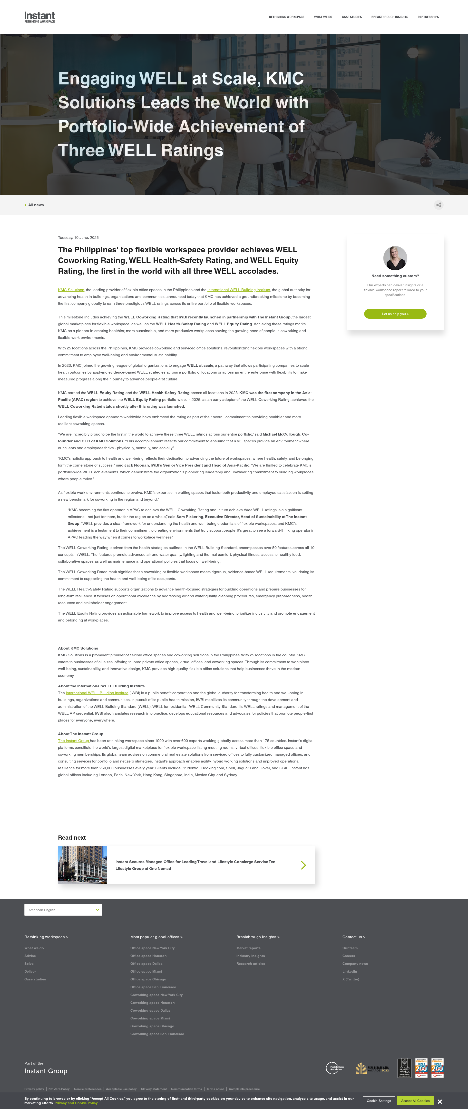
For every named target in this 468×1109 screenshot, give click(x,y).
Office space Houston (148, 956)
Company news (355, 964)
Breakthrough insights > (258, 937)
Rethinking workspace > (46, 937)
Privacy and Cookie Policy (76, 1103)
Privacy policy (34, 1089)
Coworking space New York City (156, 995)
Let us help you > (395, 314)
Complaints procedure (244, 1089)
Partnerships (428, 17)
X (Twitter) (350, 979)
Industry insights (250, 956)
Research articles (250, 964)
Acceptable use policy (121, 1089)
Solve (29, 964)
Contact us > (353, 937)
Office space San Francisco (153, 987)
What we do (323, 17)
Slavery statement (154, 1089)
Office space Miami (146, 971)
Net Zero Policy (59, 1089)
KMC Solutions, (71, 289)
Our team (350, 948)
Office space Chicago (148, 979)
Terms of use (215, 1089)
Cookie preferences (88, 1089)
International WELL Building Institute (238, 289)
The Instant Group (74, 740)
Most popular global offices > (156, 937)
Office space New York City (152, 948)
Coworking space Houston (152, 1003)
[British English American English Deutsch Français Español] (63, 910)
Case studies (352, 17)
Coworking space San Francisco (157, 1034)
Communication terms (186, 1089)
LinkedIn (349, 971)
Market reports (248, 948)
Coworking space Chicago (152, 1026)
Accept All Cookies (415, 1101)
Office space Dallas (146, 964)
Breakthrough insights (389, 17)
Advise (30, 956)
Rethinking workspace (286, 17)
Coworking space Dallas (150, 1010)
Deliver (30, 971)
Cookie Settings (379, 1101)
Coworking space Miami (150, 1018)
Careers (348, 956)
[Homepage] (40, 17)
